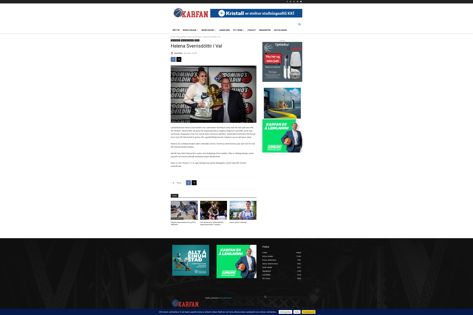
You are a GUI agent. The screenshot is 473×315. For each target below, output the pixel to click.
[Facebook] (287, 1)
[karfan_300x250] (190, 260)
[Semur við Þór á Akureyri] (242, 210)
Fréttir (197, 40)
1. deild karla (234, 218)
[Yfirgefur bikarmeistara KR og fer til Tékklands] (184, 210)
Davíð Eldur (178, 53)
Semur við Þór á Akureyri (238, 222)
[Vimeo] (297, 1)
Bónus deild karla (177, 218)
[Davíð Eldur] (172, 53)
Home (173, 37)
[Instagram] (290, 1)
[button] (299, 24)
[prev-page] (172, 230)
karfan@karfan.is (225, 298)
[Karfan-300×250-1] (282, 136)
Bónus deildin (181, 37)
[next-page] (176, 230)
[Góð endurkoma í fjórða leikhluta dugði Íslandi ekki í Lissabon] (213, 210)
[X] (294, 1)
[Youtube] (300, 1)
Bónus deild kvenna (195, 37)
